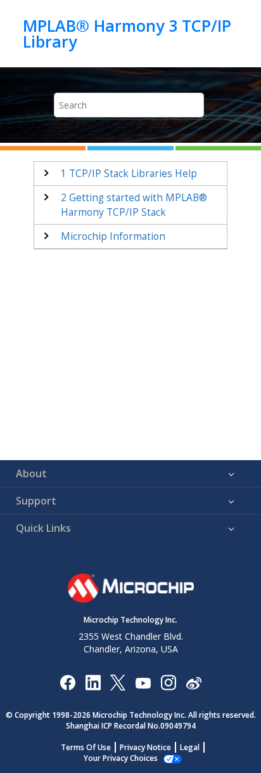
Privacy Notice (145, 747)
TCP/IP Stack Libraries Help (129, 173)
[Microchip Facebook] (67, 682)
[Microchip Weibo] (193, 682)
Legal (190, 747)
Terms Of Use (86, 747)
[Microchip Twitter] (117, 682)
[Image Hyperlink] (143, 682)
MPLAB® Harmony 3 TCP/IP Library (127, 33)
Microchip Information (113, 236)
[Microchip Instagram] (168, 682)
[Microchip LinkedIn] (93, 682)
